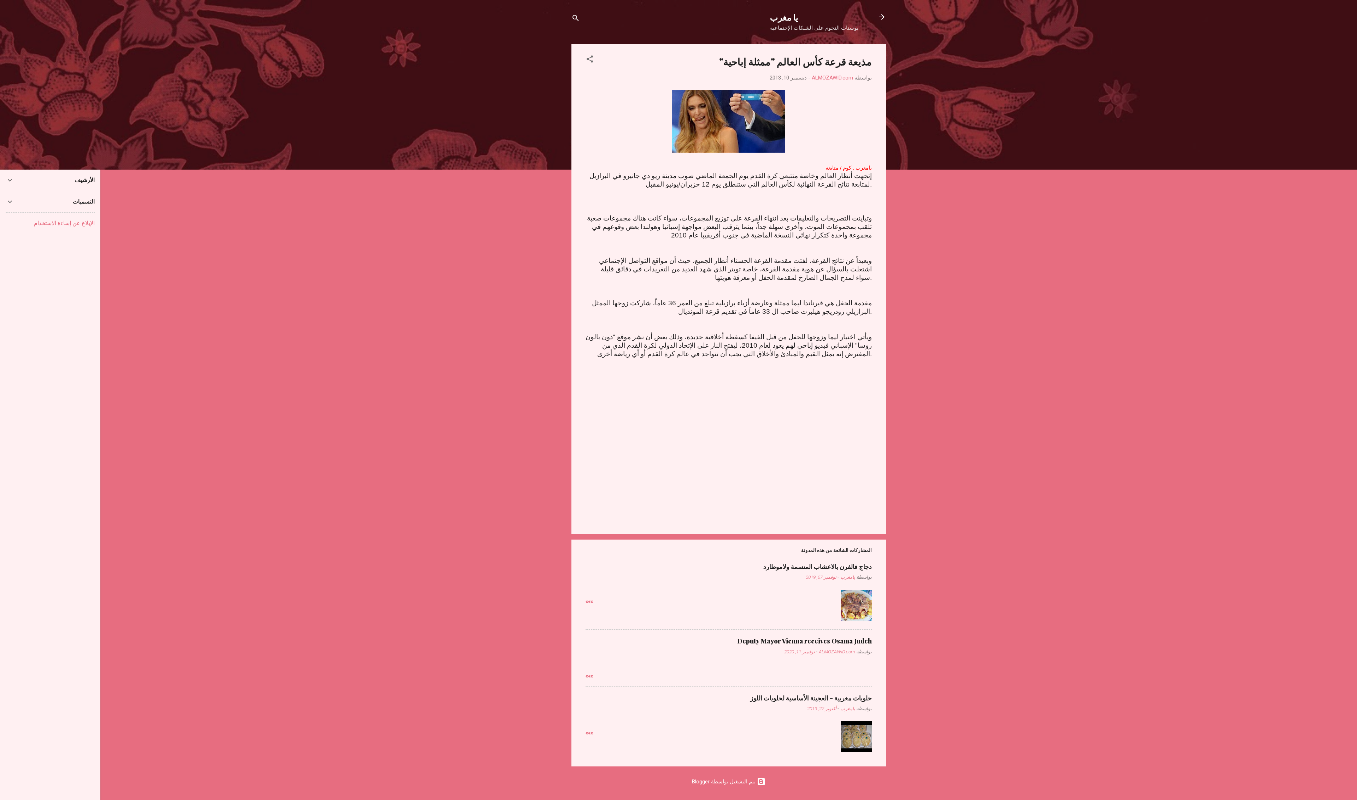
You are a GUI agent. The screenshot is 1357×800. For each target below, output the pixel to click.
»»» (589, 601)
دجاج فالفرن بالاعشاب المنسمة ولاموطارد (817, 566)
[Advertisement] (728, 421)
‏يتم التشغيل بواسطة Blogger (724, 781)
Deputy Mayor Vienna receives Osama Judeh (804, 641)
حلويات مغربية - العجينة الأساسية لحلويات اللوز (811, 698)
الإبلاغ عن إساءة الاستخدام (64, 223)
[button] (590, 60)
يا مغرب (784, 17)
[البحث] (575, 19)
